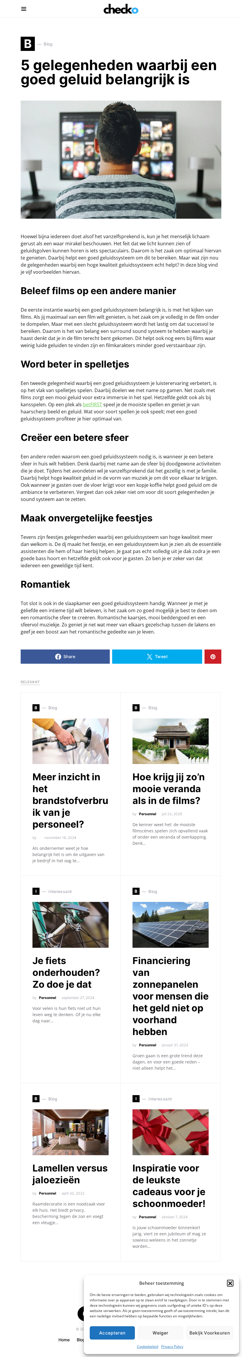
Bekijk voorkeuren (209, 1333)
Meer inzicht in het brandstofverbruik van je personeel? (70, 800)
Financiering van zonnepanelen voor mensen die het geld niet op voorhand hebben (171, 996)
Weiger (160, 1333)
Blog (81, 1339)
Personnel (147, 814)
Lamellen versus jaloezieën (70, 1174)
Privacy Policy (172, 1346)
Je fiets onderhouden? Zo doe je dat (66, 972)
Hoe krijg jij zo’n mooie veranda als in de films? (169, 788)
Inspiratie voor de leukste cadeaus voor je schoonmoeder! (169, 1185)
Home (64, 1339)
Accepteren (112, 1333)
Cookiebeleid (147, 1346)
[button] (230, 1283)
